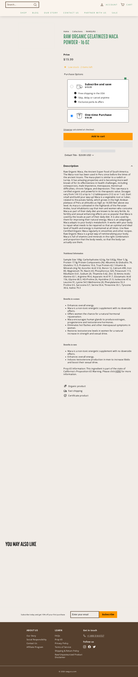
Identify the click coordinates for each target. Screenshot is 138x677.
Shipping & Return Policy (67, 650)
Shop (23, 12)
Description (70, 166)
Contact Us (71, 12)
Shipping (67, 129)
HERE (118, 371)
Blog (35, 12)
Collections (77, 31)
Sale (115, 12)
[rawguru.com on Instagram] (84, 646)
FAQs (57, 635)
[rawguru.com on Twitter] (94, 646)
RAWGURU (91, 31)
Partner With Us (95, 12)
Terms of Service (63, 647)
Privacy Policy (61, 643)
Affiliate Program (35, 647)
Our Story (51, 12)
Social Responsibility (36, 639)
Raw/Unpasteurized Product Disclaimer (68, 656)
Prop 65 (59, 639)
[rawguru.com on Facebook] (89, 646)
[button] (98, 144)
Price (66, 54)
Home (66, 31)
